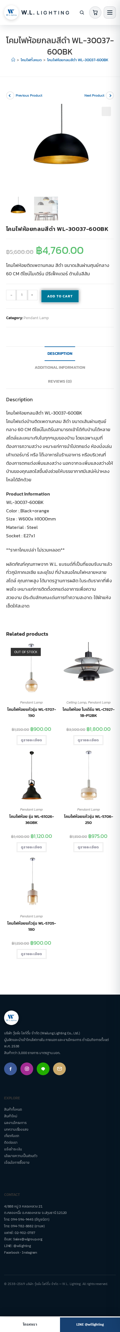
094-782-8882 (22, 1226)
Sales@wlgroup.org (27, 1239)
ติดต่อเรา (10, 1142)
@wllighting (22, 1246)
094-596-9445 (22, 1219)
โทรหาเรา (30, 1324)
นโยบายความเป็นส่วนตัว (20, 1156)
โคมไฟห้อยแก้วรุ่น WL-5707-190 (31, 712)
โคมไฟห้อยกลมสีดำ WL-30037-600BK (77, 60)
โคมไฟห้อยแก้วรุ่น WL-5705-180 (31, 926)
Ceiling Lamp (76, 702)
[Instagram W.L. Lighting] (26, 1068)
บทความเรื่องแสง (16, 1129)
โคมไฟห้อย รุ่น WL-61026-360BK (31, 820)
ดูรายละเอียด (31, 740)
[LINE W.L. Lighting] (43, 1068)
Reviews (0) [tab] (60, 381)
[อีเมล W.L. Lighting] (59, 1068)
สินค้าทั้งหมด (13, 1109)
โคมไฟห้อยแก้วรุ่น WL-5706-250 (88, 820)
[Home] (13, 60)
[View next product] (110, 95)
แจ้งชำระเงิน (13, 1149)
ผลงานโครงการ (15, 1123)
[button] (106, 111)
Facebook (11, 1252)
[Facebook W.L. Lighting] (10, 1068)
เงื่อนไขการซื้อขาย (16, 1162)
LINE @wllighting (90, 1324)
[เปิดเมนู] (110, 12)
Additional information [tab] (60, 367)
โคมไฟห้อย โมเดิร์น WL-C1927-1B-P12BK (88, 712)
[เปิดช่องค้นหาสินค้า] (82, 12)
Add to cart (60, 296)
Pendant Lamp (36, 318)
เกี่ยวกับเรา (11, 1136)
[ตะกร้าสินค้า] (95, 12)
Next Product (94, 95)
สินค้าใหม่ (10, 1116)
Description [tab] (59, 353)
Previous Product (29, 95)
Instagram (29, 1252)
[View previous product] (10, 95)
